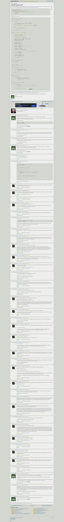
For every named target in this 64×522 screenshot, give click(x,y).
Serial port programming (39, 513)
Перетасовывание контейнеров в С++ (47, 101)
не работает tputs (38, 511)
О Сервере (11, 517)
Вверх (53, 517)
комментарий (15, 115)
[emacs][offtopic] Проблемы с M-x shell (17, 101)
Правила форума (15, 517)
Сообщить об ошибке (12, 518)
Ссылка (12, 99)
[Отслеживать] (51, 9)
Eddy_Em (18, 199)
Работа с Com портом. (17, 512)
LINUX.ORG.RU (14, 1)
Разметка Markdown (20, 517)
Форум (12, 3)
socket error (15, 511)
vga (17, 157)
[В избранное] (51, 6)
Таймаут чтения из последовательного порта (20, 508)
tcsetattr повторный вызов (39, 508)
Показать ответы (19, 127)
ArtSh (17, 110)
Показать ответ (18, 111)
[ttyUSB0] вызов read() (17, 4)
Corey (15, 95)
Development (15, 3)
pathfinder (18, 187)
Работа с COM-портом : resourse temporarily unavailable (21, 513)
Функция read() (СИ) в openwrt (40, 512)
